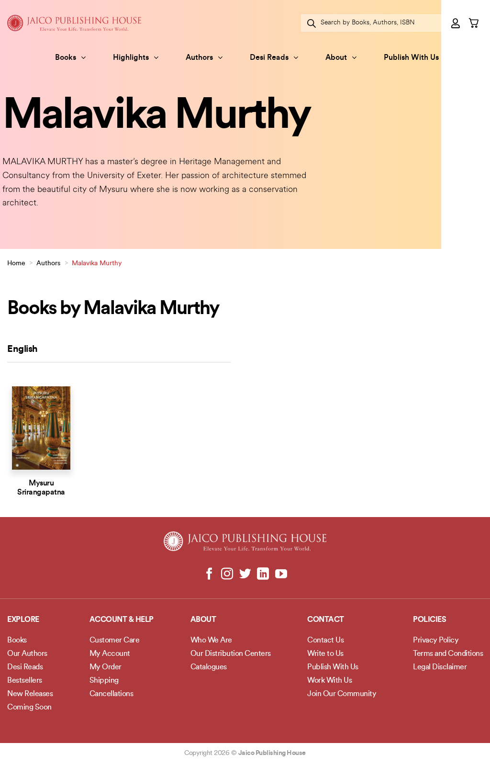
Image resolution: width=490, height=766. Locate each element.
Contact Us (325, 640)
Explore (23, 620)
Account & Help (121, 620)
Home (16, 263)
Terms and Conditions (448, 654)
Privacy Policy (435, 640)
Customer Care (114, 640)
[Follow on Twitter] (245, 574)
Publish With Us (411, 58)
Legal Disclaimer (440, 667)
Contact (325, 620)
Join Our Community (341, 694)
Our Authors (27, 654)
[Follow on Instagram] (227, 574)
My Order (105, 667)
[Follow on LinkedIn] (263, 574)
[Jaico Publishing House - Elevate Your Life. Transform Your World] (74, 23)
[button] (456, 23)
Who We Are (211, 640)
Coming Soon (29, 707)
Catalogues (208, 667)
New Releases (30, 694)
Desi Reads (269, 58)
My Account (109, 654)
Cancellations (111, 694)
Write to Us (325, 654)
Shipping (104, 681)
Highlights (131, 58)
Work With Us (329, 681)
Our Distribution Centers (230, 654)
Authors (199, 58)
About (336, 58)
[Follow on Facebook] (209, 574)
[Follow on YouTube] (281, 574)
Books (65, 58)
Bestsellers (24, 681)
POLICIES (429, 620)
